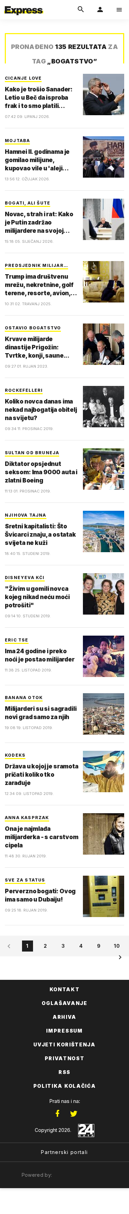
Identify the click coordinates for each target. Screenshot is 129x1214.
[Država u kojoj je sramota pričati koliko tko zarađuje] (103, 771)
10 (116, 946)
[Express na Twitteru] (73, 1114)
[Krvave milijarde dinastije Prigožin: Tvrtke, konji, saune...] (103, 344)
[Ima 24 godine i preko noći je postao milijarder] (103, 656)
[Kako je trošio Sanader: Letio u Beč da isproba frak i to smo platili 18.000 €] (103, 94)
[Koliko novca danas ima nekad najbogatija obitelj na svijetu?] (103, 406)
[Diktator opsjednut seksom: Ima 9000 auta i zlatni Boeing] (103, 469)
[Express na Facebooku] (57, 1114)
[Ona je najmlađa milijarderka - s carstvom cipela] (103, 834)
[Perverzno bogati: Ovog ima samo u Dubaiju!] (103, 896)
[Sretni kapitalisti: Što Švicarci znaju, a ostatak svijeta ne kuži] (103, 531)
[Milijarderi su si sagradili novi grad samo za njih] (103, 714)
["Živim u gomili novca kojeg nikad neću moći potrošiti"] (103, 594)
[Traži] (80, 9)
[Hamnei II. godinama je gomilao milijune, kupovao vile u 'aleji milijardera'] (103, 157)
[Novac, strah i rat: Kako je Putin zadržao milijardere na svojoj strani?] (103, 219)
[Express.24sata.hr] (23, 4)
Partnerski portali (64, 1152)
